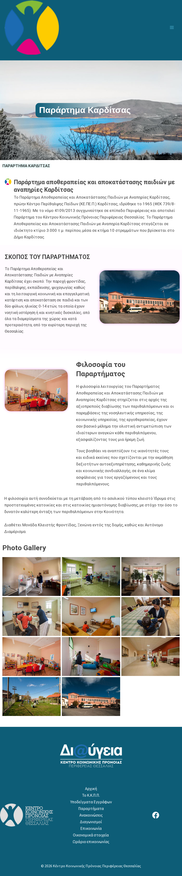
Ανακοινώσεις (91, 815)
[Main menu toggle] (172, 27)
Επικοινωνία (91, 828)
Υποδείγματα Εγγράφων (91, 801)
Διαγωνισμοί (91, 821)
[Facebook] (155, 815)
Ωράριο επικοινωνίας (91, 841)
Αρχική (91, 788)
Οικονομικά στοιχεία (91, 835)
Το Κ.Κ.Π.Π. (91, 795)
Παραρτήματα (91, 808)
